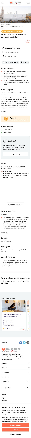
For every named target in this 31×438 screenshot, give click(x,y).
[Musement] (15, 3)
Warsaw (8, 24)
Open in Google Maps (14, 204)
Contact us (4, 400)
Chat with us (15, 154)
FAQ (3, 398)
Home (2, 24)
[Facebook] (20, 343)
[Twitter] (24, 343)
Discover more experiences (18, 120)
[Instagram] (27, 343)
